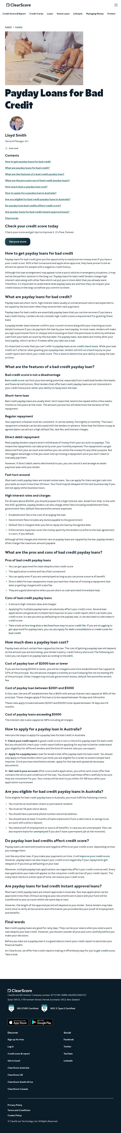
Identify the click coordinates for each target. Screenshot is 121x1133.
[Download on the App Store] (18, 1022)
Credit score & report (19, 1053)
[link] (17, 241)
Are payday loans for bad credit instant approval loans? (37, 211)
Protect (111, 14)
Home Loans (63, 14)
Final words (11, 218)
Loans (50, 14)
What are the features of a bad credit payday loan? (34, 174)
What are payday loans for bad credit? (27, 167)
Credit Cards (36, 14)
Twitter (67, 1046)
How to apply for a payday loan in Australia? (30, 193)
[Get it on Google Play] (41, 1022)
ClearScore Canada (18, 1089)
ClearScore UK (15, 1075)
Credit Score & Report (14, 14)
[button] (116, 5)
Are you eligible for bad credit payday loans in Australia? (37, 199)
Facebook (69, 1039)
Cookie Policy (15, 1115)
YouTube (68, 1053)
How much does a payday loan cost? (26, 186)
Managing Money (95, 14)
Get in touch (14, 1060)
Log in (11, 1046)
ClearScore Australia (18, 1068)
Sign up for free (16, 1039)
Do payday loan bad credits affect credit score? (33, 205)
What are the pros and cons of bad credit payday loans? (37, 180)
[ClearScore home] (18, 5)
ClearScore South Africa (20, 1082)
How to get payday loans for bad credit (28, 161)
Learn (8, 26)
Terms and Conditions (19, 1110)
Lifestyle (77, 14)
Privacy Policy (15, 1105)
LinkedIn (68, 1060)
